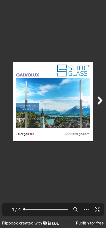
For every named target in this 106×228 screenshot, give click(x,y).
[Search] (75, 209)
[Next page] (99, 109)
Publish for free (90, 223)
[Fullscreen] (97, 209)
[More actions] (86, 209)
